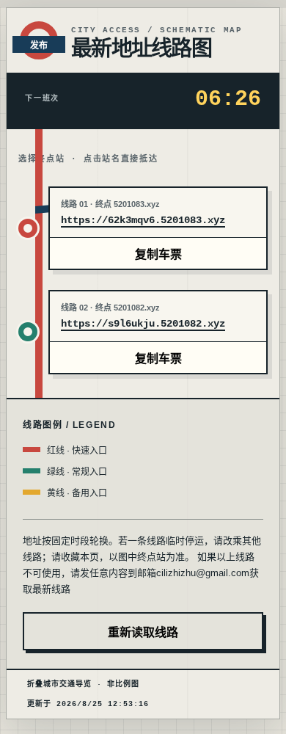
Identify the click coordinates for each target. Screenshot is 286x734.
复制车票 (158, 254)
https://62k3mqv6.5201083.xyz (143, 220)
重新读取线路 (143, 632)
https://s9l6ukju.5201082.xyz (143, 324)
